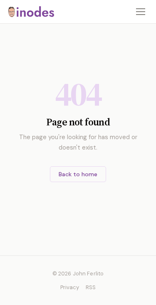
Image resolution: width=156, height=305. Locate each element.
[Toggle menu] (141, 12)
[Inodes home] (31, 11)
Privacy (69, 287)
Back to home (78, 174)
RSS (91, 287)
